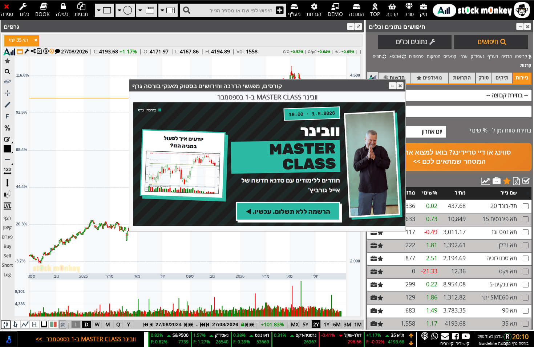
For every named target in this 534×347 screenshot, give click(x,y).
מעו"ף (294, 14)
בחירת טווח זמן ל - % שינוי (500, 131)
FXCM (395, 57)
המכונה (356, 14)
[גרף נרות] (6, 325)
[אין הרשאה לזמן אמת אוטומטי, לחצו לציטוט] (46, 51)
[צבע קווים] (7, 149)
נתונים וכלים (411, 42)
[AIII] (9, 52)
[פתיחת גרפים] (485, 181)
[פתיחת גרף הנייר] (186, 10)
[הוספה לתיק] (496, 181)
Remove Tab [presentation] (36, 40)
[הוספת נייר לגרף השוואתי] (279, 10)
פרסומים (416, 57)
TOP (375, 14)
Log (7, 275)
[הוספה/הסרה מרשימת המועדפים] (7, 61)
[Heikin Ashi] (34, 324)
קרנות (392, 14)
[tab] (22, 41)
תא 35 (509, 323)
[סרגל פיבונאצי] (7, 117)
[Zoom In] (7, 71)
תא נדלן (508, 245)
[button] (520, 26)
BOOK (42, 14)
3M (347, 325)
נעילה (62, 14)
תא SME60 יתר (499, 297)
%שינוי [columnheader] (429, 193)
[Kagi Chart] (44, 324)
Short (7, 265)
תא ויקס (508, 271)
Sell (7, 256)
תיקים (502, 78)
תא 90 (509, 310)
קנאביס (450, 57)
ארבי (464, 57)
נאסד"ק (477, 57)
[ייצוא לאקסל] (516, 181)
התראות (462, 78)
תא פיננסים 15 (499, 219)
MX (295, 325)
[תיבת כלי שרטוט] (7, 139)
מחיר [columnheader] (460, 193)
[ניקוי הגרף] (7, 82)
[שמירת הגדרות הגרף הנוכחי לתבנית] (62, 324)
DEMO (335, 14)
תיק (423, 14)
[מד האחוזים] (7, 128)
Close (527, 26)
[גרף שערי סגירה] (25, 324)
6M (337, 325)
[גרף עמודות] (15, 324)
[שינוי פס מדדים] (411, 335)
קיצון (7, 227)
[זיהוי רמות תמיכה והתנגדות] (7, 206)
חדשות (396, 78)
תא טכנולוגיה (501, 258)
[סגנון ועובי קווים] (7, 160)
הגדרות (314, 14)
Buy (7, 246)
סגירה (7, 14)
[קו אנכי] (7, 183)
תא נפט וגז (504, 232)
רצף (7, 218)
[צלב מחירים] (7, 93)
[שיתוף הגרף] (33, 51)
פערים (7, 237)
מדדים (506, 57)
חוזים (378, 57)
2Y (316, 325)
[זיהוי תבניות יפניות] (7, 195)
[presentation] (18, 40)
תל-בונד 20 (503, 206)
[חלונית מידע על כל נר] (57, 51)
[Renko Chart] (53, 324)
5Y (305, 325)
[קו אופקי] (7, 171)
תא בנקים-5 (503, 284)
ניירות (521, 78)
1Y (326, 325)
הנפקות (433, 57)
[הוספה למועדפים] (506, 181)
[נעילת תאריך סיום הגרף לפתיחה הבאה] (242, 324)
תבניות (81, 14)
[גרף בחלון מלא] (20, 51)
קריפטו (521, 57)
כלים (24, 14)
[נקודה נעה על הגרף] (51, 51)
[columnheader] (525, 193)
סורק (409, 14)
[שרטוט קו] (7, 105)
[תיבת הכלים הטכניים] (26, 51)
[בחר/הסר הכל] (526, 181)
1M (358, 325)
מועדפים (431, 78)
